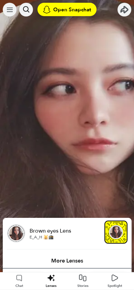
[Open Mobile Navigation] (9, 9)
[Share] (124, 9)
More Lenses (67, 261)
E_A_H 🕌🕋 (42, 237)
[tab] (67, 261)
